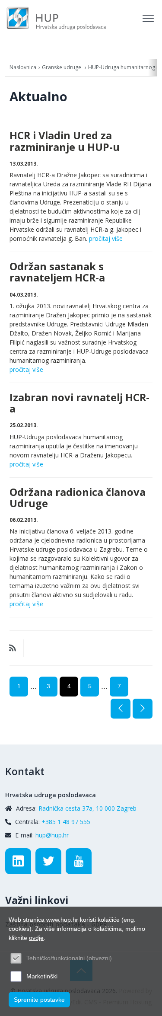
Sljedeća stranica (142, 709)
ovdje (36, 937)
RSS (12, 648)
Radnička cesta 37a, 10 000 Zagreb (87, 808)
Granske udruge (62, 67)
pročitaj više (106, 238)
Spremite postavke (39, 999)
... (33, 686)
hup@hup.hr (52, 835)
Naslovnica (23, 67)
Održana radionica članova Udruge (78, 497)
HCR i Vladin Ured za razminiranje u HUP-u (65, 140)
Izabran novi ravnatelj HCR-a (79, 402)
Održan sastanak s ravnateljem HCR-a (57, 271)
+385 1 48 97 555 (65, 822)
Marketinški (41, 976)
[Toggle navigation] (149, 18)
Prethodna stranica (120, 709)
